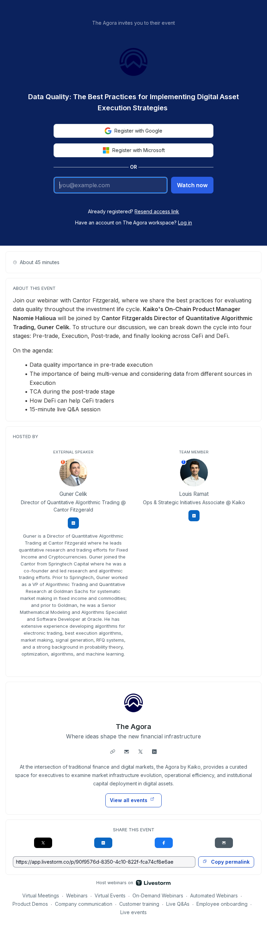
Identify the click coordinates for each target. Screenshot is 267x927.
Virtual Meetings (40, 895)
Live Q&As (177, 904)
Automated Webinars (214, 895)
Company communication (83, 904)
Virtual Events (110, 895)
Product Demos (30, 904)
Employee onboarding (222, 904)
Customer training (139, 904)
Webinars (77, 895)
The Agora (133, 726)
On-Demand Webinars (157, 895)
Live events (133, 912)
